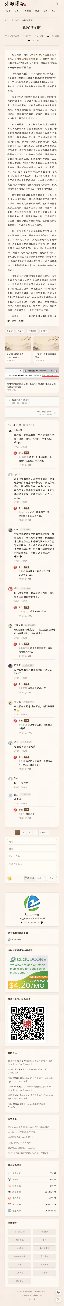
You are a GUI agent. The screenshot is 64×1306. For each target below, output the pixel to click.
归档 (45, 11)
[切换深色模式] (58, 1292)
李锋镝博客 (44, 1248)
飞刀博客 (20, 1273)
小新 (16, 529)
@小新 (22, 571)
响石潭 (17, 702)
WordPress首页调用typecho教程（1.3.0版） (29, 1127)
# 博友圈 (32, 331)
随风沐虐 (44, 1264)
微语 (37, 11)
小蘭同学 (18, 625)
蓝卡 (20, 1264)
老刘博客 (44, 1256)
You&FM (44, 1232)
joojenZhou (20, 1232)
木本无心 (20, 1248)
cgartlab (18, 474)
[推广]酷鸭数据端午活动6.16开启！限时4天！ (29, 1153)
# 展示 (44, 331)
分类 (16, 11)
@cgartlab (24, 512)
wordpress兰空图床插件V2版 (21, 1132)
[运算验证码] (34, 878)
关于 (54, 11)
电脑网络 (15, 20)
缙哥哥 (17, 665)
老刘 (16, 742)
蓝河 (16, 588)
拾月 (16, 794)
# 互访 (10, 331)
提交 (51, 878)
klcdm (10, 1069)
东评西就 (20, 1240)
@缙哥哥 (23, 688)
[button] (30, 878)
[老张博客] (17, 4)
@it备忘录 (24, 457)
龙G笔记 (19, 1281)
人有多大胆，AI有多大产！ (20, 1142)
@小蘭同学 (24, 648)
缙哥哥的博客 (19, 1256)
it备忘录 (18, 430)
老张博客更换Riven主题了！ (21, 1137)
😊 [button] (9, 878)
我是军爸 (12, 1061)
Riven (44, 1291)
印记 (44, 1240)
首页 (8, 11)
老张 (21, 453)
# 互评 (20, 331)
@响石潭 (23, 725)
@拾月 (22, 814)
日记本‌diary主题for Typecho (21, 1148)
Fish (16, 778)
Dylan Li (12, 1086)
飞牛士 (44, 1273)
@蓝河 (22, 611)
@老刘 (22, 761)
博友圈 (28, 11)
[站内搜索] (56, 3)
